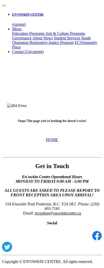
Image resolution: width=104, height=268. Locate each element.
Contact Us (28, 51)
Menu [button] (16, 29)
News (48, 38)
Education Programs (28, 33)
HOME (52, 140)
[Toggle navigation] (4, 5)
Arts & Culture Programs (65, 33)
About (37, 38)
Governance (22, 38)
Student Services (67, 38)
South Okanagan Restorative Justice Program (51, 40)
